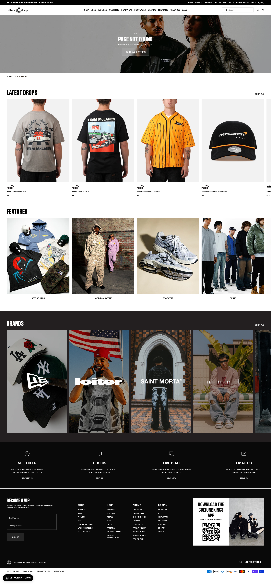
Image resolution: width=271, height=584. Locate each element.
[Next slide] (264, 140)
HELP (253, 2)
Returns (111, 509)
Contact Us (138, 524)
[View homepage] (17, 10)
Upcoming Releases (87, 528)
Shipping (111, 513)
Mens (93, 9)
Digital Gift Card (85, 524)
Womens (102, 9)
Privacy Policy (139, 528)
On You (110, 524)
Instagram (163, 517)
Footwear (140, 9)
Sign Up (15, 537)
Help (110, 505)
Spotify (161, 528)
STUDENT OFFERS (213, 2)
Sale (184, 9)
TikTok (161, 531)
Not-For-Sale (84, 531)
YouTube (162, 524)
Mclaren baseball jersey (148, 191)
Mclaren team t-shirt (16, 191)
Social (162, 505)
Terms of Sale (139, 535)
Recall (110, 517)
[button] (262, 10)
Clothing (114, 9)
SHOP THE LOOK (195, 2)
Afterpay (111, 528)
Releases (175, 9)
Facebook (162, 509)
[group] (37, 381)
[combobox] (237, 9)
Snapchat (162, 520)
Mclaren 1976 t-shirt (81, 191)
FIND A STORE (242, 2)
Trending (163, 9)
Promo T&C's (139, 539)
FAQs (109, 520)
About (137, 505)
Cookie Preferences (113, 536)
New (86, 9)
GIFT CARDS (228, 2)
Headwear (127, 9)
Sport (81, 520)
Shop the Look (139, 517)
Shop (81, 505)
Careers (136, 520)
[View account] (258, 10)
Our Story (137, 509)
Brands (152, 9)
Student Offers (114, 531)
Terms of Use (139, 531)
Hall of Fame (138, 513)
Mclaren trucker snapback (214, 191)
